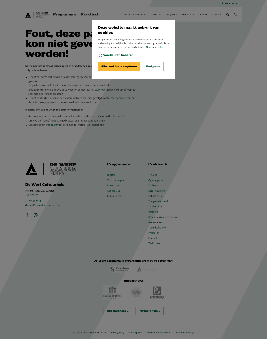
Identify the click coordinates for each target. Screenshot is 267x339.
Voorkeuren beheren (118, 55)
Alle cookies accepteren (119, 66)
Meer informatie (154, 47)
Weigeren (153, 66)
